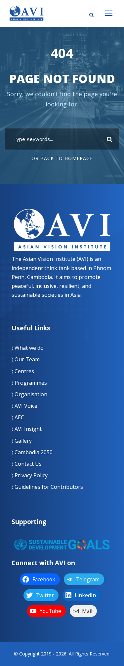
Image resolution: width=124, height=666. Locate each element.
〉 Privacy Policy (30, 475)
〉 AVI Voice (24, 405)
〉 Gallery (22, 440)
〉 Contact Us (27, 463)
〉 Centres (23, 371)
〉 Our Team (26, 359)
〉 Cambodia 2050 (32, 452)
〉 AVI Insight (27, 428)
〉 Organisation (29, 394)
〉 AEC (18, 417)
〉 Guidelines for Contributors (47, 486)
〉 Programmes (29, 382)
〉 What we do (28, 347)
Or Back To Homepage (62, 158)
